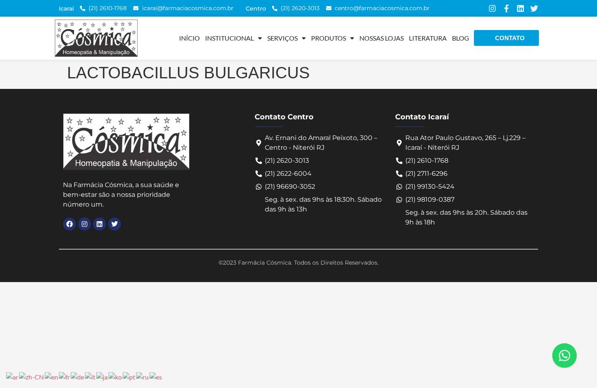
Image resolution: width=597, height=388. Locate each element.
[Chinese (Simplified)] (32, 376)
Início (189, 38)
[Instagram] (492, 8)
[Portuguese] (129, 376)
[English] (52, 376)
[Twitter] (534, 8)
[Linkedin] (520, 8)
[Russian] (142, 376)
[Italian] (90, 376)
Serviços (282, 38)
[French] (65, 376)
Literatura (428, 38)
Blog (460, 38)
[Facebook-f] (506, 8)
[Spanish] (156, 376)
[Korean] (115, 376)
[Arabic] (12, 376)
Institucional (229, 38)
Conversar (576, 355)
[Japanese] (102, 376)
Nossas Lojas (381, 38)
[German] (78, 376)
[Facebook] (69, 224)
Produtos (328, 38)
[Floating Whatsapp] (564, 355)
